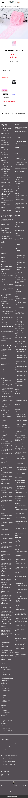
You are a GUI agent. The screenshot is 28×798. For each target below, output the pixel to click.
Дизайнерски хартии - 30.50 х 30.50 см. (7, 442)
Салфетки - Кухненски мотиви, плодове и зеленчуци (21, 439)
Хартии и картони (20, 486)
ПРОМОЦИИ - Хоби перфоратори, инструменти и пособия (7, 168)
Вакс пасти (4, 406)
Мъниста (4, 336)
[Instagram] (6, 767)
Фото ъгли (18, 190)
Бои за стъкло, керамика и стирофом (6, 304)
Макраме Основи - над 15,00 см (21, 204)
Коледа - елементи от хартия (21, 586)
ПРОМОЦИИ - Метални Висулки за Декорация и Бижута (6, 181)
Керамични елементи (7, 353)
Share (6, 94)
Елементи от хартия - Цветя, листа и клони (7, 501)
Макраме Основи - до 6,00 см (21, 196)
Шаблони (4, 425)
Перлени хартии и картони (20, 483)
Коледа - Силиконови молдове (21, 651)
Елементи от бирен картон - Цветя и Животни (6, 591)
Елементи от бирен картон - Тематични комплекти (6, 625)
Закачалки (18, 220)
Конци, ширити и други (20, 272)
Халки (4, 697)
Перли (17, 289)
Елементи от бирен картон (5, 555)
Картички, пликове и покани (6, 241)
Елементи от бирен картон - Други (6, 608)
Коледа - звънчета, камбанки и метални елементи (21, 609)
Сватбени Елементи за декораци (7, 201)
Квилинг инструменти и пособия (21, 510)
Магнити (5, 693)
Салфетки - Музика (21, 426)
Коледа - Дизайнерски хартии (21, 572)
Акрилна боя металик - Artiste (7, 285)
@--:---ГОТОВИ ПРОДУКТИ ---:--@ (6, 229)
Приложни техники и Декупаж (6, 377)
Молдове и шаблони (7, 367)
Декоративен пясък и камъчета (6, 339)
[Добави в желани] (24, 77)
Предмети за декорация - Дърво (19, 318)
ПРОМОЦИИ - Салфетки (5, 163)
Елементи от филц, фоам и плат (6, 675)
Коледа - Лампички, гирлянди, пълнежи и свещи (20, 615)
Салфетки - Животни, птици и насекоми (21, 417)
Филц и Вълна (18, 477)
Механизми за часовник (5, 704)
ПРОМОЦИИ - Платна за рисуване (7, 172)
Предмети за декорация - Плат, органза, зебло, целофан (21, 345)
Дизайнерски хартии (7, 249)
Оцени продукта (6, 97)
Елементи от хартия (6, 465)
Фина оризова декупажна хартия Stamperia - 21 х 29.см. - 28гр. (7, 396)
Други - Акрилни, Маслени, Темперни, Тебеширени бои (6, 296)
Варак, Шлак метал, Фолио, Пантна (6, 413)
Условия (16, 746)
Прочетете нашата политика (14, 788)
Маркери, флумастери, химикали (21, 238)
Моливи (18, 241)
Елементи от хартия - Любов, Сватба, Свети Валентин (7, 489)
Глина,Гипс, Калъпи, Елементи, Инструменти (7, 346)
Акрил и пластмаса (6, 669)
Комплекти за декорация (21, 168)
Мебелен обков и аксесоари (19, 214)
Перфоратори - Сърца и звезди (21, 372)
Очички (4, 707)
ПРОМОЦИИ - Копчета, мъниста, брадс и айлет (7, 151)
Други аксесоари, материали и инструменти (20, 226)
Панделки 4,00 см (21, 262)
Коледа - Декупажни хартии (20, 564)
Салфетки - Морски (21, 424)
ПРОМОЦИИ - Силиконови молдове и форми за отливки (7, 132)
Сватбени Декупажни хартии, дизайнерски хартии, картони (7, 193)
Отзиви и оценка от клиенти (12, 109)
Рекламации (4, 749)
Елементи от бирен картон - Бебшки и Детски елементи (6, 586)
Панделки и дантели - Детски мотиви (21, 276)
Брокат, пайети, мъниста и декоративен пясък (7, 326)
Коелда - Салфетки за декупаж (21, 568)
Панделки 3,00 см (21, 260)
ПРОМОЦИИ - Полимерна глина (5, 176)
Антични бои (5, 292)
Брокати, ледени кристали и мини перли (7, 331)
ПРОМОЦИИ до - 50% (6, 128)
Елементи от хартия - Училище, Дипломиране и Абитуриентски (7, 478)
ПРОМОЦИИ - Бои (6, 154)
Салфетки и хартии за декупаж (21, 548)
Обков (4, 695)
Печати (16, 296)
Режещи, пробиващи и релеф (21, 506)
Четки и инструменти (21, 400)
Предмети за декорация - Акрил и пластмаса (20, 314)
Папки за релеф (6, 728)
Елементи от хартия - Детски (7, 473)
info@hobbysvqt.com (12, 758)
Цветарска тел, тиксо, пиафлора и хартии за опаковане (7, 722)
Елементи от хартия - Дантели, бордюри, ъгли (7, 493)
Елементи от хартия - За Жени (7, 505)
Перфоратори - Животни (19, 382)
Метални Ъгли (6, 690)
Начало (2, 6)
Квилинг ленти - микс (21, 156)
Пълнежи (4, 710)
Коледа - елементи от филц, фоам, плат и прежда (21, 600)
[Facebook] (2, 767)
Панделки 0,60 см (21, 253)
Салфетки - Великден (21, 411)
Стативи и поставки (21, 398)
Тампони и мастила (20, 461)
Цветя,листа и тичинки (21, 521)
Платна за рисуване (21, 395)
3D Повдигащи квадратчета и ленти (20, 180)
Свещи (16, 407)
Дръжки (18, 217)
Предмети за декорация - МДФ (19, 327)
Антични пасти (6, 404)
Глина (3, 369)
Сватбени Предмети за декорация (7, 197)
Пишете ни (3, 752)
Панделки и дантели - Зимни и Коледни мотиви (21, 281)
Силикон (18, 188)
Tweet (13, 94)
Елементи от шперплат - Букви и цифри (7, 641)
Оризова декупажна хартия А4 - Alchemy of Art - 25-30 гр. (7, 384)
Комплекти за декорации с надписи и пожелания (7, 682)
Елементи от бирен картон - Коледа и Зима (7, 620)
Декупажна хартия (6, 380)
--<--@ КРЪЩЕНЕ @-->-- (7, 211)
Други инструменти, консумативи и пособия (21, 518)
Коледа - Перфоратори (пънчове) (21, 633)
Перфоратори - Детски (21, 379)
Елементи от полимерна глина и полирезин (6, 357)
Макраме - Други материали (20, 208)
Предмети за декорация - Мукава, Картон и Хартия (20, 323)
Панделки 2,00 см (21, 257)
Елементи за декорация (4, 253)
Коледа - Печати (20, 648)
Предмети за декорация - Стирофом (20, 336)
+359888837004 (11, 764)
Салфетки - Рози (20, 431)
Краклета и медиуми (7, 422)
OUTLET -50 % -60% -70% (6, 186)
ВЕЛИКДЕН (18, 537)
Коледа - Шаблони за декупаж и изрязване (20, 655)
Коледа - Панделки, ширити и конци (20, 626)
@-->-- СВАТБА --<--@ (6, 189)
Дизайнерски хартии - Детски (7, 461)
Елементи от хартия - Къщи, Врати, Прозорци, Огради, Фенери (7, 518)
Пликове (18, 137)
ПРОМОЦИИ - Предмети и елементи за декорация (7, 159)
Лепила (4, 420)
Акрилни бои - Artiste (7, 281)
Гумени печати (19, 304)
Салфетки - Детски (20, 414)
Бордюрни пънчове (20, 361)
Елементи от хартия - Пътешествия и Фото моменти (7, 524)
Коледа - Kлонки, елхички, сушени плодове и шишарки (20, 645)
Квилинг (17, 149)
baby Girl (4, 90)
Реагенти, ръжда (6, 319)
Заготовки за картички (21, 135)
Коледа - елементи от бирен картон (21, 582)
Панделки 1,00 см (21, 255)
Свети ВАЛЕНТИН (19, 531)
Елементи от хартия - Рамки (7, 497)
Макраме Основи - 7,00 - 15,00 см (20, 200)
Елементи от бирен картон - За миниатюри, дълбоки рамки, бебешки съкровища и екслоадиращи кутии (7, 614)
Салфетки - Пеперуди (21, 429)
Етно (2, 247)
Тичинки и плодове (21, 528)
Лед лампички (5, 685)
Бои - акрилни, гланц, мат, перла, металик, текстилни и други (6, 268)
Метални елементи (6, 688)
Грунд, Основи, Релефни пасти (5, 409)
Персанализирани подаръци (6, 233)
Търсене (16, 743)
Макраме (17, 193)
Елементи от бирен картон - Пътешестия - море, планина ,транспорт (6, 603)
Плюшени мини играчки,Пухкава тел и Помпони (6, 714)
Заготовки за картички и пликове (21, 132)
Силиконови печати (21, 302)
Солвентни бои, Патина (5, 314)
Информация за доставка (7, 746)
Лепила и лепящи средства (19, 172)
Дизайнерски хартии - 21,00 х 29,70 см (7, 446)
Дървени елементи (6, 672)
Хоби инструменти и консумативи (20, 497)
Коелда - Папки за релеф (20, 630)
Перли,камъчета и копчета (19, 286)
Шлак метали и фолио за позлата (21, 552)
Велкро (18, 186)
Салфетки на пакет (20, 458)
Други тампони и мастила (20, 474)
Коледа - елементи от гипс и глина (21, 595)
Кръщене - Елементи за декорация (7, 220)
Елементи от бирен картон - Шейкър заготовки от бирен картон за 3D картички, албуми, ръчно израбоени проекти (7, 632)
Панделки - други (21, 264)
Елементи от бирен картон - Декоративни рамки (6, 559)
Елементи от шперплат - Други (7, 662)
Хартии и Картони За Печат (21, 493)
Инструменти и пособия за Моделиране (21, 514)
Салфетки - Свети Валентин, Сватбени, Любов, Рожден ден (20, 448)
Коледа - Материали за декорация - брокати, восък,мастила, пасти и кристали (21, 620)
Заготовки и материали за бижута (21, 128)
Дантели (18, 6)
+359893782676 (11, 761)
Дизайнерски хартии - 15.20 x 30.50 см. (7, 450)
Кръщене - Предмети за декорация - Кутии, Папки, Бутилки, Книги (7, 215)
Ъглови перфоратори (21, 363)
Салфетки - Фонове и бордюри (21, 453)
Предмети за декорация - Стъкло (20, 340)
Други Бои (4, 322)
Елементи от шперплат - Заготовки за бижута (7, 649)
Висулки (3, 342)
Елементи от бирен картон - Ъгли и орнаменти (6, 570)
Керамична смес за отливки (6, 350)
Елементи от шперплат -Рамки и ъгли (7, 645)
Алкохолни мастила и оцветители (7, 300)
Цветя (17, 523)
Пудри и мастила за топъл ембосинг (6, 731)
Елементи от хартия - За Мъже (7, 508)
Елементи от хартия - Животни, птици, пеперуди (7, 483)
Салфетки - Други (20, 456)
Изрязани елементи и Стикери (20, 146)
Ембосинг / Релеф (5, 725)
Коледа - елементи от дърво (21, 604)
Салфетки (17, 409)
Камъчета (18, 291)
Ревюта (5, 105)
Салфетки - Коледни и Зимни (21, 421)
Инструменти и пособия (5, 428)
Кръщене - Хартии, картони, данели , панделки (6, 225)
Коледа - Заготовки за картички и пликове (21, 560)
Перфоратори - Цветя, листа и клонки (21, 376)
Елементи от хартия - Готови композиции (7, 543)
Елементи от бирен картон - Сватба (6, 574)
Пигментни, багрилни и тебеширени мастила (21, 470)
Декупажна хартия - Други (7, 401)
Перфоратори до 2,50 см (20, 352)
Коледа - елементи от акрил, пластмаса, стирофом (21, 591)
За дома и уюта (5, 236)
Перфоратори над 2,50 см (21, 358)
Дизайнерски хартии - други (7, 454)
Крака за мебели (20, 222)
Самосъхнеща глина (8, 371)
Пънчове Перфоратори (20, 349)
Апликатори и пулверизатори (19, 464)
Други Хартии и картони (19, 489)
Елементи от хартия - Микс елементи (7, 547)
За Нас (2, 743)
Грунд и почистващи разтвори (20, 392)
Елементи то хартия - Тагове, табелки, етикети (7, 529)
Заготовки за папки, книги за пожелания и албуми (20, 142)
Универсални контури (7, 317)
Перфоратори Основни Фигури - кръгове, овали (21, 368)
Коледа (3, 244)
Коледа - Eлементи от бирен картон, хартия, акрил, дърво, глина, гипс (21, 577)
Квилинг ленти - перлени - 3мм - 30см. (20, 159)
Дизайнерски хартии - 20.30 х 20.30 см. (7, 438)
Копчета (18, 293)
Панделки (18, 250)
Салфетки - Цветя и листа (20, 443)
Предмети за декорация (4, 260)
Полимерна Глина (7, 374)
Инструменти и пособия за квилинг (20, 165)
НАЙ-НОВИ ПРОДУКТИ (4, 125)
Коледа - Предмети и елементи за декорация (21, 637)
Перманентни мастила (21, 467)
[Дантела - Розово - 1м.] (14, 38)
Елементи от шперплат (6, 638)
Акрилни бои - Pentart (7, 275)
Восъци (18, 235)
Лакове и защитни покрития (6, 417)
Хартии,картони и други (21, 480)
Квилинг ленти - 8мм (21, 162)
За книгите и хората (7, 238)
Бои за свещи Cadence (7, 311)
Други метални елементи (6, 701)
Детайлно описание (9, 101)
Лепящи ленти (19, 177)
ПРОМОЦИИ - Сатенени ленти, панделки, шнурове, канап (6, 145)
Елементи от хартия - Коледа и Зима (7, 550)
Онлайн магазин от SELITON (14, 796)
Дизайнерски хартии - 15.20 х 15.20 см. (7, 434)
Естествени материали (7, 678)
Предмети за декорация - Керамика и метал (21, 332)
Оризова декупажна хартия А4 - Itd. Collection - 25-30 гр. (7, 390)
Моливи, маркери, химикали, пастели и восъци (20, 232)
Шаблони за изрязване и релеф (21, 534)
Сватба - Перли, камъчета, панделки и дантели (6, 206)
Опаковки (17, 211)
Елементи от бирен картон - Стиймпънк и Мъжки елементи (6, 597)
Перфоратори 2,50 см (21, 355)
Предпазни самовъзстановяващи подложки (20, 502)
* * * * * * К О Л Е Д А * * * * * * (21, 556)
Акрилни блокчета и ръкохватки (20, 299)
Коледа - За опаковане (21, 640)
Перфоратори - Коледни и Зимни (19, 386)
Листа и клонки (20, 526)
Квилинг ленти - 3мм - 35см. (21, 153)
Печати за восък (20, 307)
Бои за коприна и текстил (6, 308)
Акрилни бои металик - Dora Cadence (7, 289)
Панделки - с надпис (22, 267)
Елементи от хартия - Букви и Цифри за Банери (7, 469)
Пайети (4, 333)
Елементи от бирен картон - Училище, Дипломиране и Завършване (6, 580)
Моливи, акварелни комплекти (20, 403)
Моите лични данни (15, 791)
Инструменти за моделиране (5, 364)
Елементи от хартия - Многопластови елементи (7, 535)
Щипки (4, 717)
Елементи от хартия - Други (7, 539)
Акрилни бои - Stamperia (5, 272)
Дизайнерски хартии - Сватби (7, 458)
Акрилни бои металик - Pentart (7, 279)
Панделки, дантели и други (10, 6)
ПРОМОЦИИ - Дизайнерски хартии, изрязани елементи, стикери (6, 138)
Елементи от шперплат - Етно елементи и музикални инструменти (7, 654)
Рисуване (17, 389)
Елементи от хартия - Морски (7, 512)
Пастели (18, 244)
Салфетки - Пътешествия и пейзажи (21, 434)
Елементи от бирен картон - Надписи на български (6, 565)
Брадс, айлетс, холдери (6, 264)
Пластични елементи (7, 360)
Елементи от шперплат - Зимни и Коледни (7, 658)
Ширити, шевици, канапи (6, 256)
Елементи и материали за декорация (6, 666)
